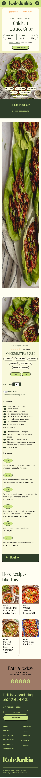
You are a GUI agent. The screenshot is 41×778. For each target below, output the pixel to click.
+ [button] (20, 384)
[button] (10, 11)
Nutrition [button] (15, 557)
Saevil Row (13, 773)
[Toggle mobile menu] (4, 3)
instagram (27, 726)
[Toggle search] (37, 3)
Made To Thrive (22, 773)
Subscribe (16, 718)
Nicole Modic (14, 42)
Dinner (28, 18)
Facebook (26, 735)
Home (12, 18)
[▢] (4, 406)
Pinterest (26, 745)
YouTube (26, 740)
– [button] (13, 384)
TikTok (25, 731)
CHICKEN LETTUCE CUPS (20, 111)
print (15, 374)
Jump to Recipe (20, 47)
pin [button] (26, 374)
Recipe (20, 18)
